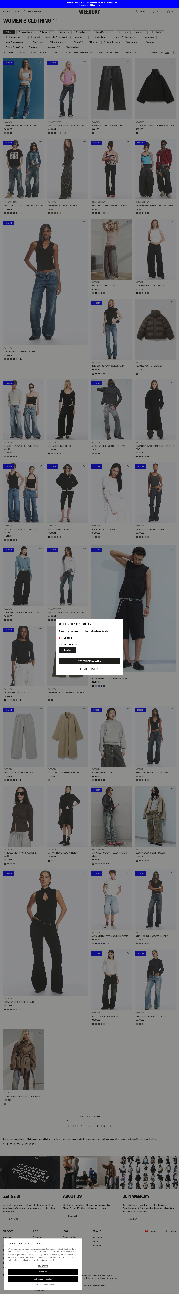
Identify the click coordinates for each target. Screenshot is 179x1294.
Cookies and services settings (43, 1285)
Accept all (43, 1272)
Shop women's (84, 5)
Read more (43, 1266)
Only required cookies (43, 1279)
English (67, 650)
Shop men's (95, 5)
